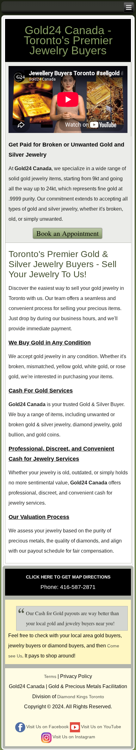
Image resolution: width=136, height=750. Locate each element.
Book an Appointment (67, 233)
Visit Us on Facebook (47, 726)
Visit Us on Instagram (74, 736)
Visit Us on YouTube (101, 726)
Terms (50, 676)
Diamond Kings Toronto (80, 696)
